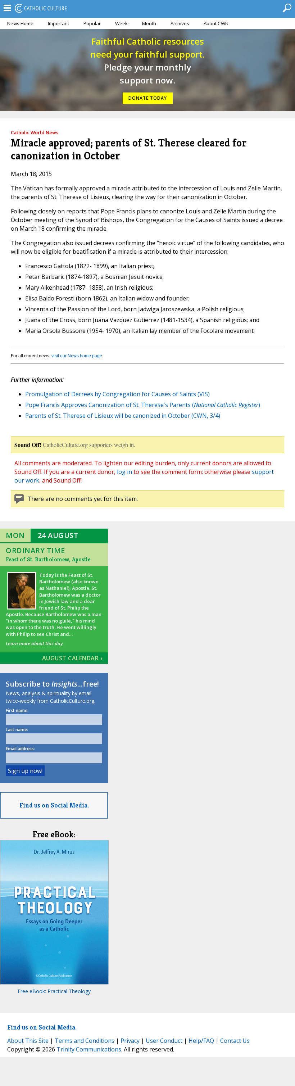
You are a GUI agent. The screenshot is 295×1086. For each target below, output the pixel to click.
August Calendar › (72, 658)
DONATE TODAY (147, 98)
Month (149, 23)
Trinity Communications (88, 1049)
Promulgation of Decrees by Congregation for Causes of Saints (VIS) (117, 394)
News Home (20, 23)
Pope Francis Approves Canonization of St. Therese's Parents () (142, 405)
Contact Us (235, 1041)
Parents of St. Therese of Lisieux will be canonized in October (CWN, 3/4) (122, 416)
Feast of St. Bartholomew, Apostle (48, 559)
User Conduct (164, 1041)
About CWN (216, 23)
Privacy (130, 1041)
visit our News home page (76, 355)
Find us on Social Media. (54, 805)
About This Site (28, 1041)
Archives (180, 23)
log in (124, 472)
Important (58, 23)
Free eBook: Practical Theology (54, 991)
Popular (92, 23)
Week (121, 23)
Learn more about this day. (35, 643)
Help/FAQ (201, 1041)
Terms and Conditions (84, 1041)
